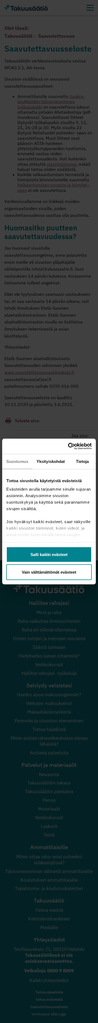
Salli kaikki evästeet (49, 554)
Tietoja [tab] (82, 461)
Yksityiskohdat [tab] (50, 461)
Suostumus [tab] (17, 461)
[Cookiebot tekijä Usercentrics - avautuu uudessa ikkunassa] (69, 446)
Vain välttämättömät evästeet (49, 572)
